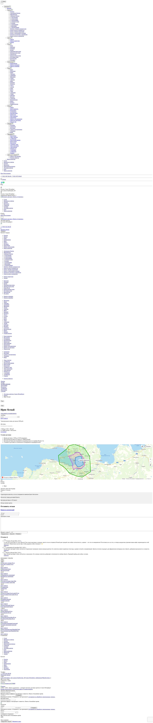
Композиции (13, 63)
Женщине (12, 77)
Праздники (13, 135)
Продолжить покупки (6, 721)
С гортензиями (14, 20)
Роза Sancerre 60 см (6, 612)
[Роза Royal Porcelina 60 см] (8, 617)
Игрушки (12, 128)
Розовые (12, 48)
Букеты (12, 11)
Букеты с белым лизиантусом (18, 29)
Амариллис (4, 588)
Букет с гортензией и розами (18, 33)
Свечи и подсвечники (16, 129)
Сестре (12, 87)
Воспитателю (14, 99)
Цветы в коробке (14, 66)
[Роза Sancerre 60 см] (6, 611)
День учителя (14, 137)
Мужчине (12, 71)
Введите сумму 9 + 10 (7, 532)
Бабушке (12, 95)
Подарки (12, 125)
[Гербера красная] (6, 599)
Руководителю (14, 104)
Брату (11, 89)
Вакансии (6, 652)
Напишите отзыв (5, 516)
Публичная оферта (18, 689)
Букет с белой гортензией (17, 31)
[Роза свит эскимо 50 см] (8, 563)
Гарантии (6, 205)
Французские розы (15, 53)
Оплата (6, 163)
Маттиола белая (5, 570)
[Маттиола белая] (6, 569)
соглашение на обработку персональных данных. (41, 697)
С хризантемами (14, 27)
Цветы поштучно (15, 41)
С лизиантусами (14, 21)
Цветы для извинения (16, 119)
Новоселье (13, 114)
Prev (2, 401)
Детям (12, 94)
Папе (11, 88)
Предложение (14, 116)
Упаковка (12, 131)
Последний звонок (15, 140)
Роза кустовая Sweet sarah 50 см (9, 594)
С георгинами (14, 18)
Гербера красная (5, 600)
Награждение (14, 113)
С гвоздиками (14, 17)
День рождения (14, 145)
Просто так (13, 121)
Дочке (12, 78)
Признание (13, 117)
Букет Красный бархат (7, 606)
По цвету (12, 60)
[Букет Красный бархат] (7, 605)
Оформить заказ (16, 721)
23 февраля (13, 138)
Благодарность (14, 109)
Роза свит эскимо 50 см (7, 564)
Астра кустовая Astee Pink (8, 582)
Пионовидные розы (15, 51)
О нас (5, 160)
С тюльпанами (14, 24)
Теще (11, 91)
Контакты (6, 165)
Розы (11, 45)
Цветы (12, 39)
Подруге (12, 84)
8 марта (12, 153)
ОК (2, 717)
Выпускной (13, 141)
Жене (11, 81)
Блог (5, 169)
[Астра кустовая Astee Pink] (8, 581)
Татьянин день (14, 144)
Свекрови (13, 92)
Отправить (18, 695)
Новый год (13, 148)
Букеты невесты (14, 158)
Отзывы (6, 206)
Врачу (11, 101)
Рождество (13, 143)
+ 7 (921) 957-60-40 (16, 176)
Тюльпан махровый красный (8, 624)
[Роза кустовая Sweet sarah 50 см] (10, 593)
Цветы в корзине (14, 65)
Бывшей (12, 82)
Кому (11, 69)
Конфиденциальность (6, 689)
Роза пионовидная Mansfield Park (10, 631)
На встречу (13, 110)
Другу (12, 85)
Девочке (12, 79)
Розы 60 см (13, 54)
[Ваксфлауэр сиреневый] (8, 575)
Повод (12, 107)
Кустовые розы (14, 57)
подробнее (3, 431)
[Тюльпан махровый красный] (9, 623)
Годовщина (13, 111)
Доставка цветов (8, 168)
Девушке (12, 74)
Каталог (9, 8)
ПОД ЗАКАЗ (4, 418)
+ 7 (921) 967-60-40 (6, 176)
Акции (6, 654)
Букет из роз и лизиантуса (17, 30)
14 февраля (13, 151)
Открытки (13, 126)
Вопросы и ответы (9, 162)
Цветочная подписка (9, 166)
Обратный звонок (5, 675)
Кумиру (12, 102)
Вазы (11, 132)
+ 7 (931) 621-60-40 (6, 226)
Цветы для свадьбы (15, 156)
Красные (12, 47)
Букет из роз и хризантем (17, 36)
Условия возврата (28, 689)
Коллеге (12, 97)
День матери (13, 147)
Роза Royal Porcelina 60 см (8, 618)
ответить (6, 545)
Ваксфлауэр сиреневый (7, 576)
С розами (12, 23)
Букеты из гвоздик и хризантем (18, 34)
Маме (11, 72)
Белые (12, 50)
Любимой (13, 75)
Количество (13, 58)
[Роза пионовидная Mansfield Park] (10, 629)
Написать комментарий (7, 510)
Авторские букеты (15, 13)
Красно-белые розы (15, 55)
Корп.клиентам (11, 159)
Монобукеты (13, 14)
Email (2, 514)
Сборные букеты (14, 16)
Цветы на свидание (15, 120)
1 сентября (13, 150)
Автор (2, 513)
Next (2, 405)
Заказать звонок (5, 229)
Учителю (12, 98)
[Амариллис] (4, 587)
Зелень (12, 42)
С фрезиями (13, 26)
